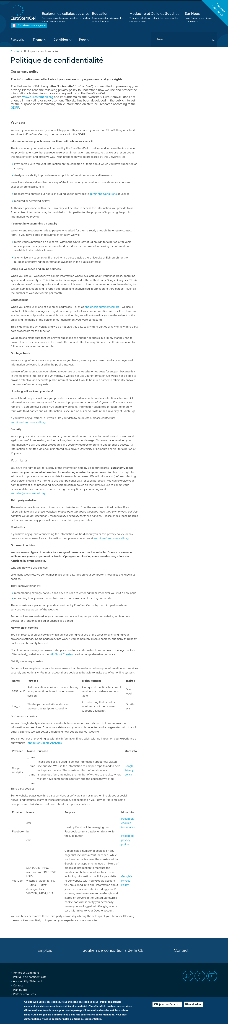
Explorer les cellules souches (66, 13)
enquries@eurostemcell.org (28, 493)
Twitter (188, 976)
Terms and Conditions (103, 194)
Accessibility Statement (27, 981)
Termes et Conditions (26, 973)
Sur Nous (192, 13)
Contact (181, 950)
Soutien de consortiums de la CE (113, 950)
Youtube (211, 976)
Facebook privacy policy (127, 840)
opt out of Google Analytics (45, 743)
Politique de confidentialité (29, 977)
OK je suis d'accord (167, 1004)
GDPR (15, 107)
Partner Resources (24, 994)
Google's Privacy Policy (126, 881)
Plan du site (20, 990)
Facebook (200, 976)
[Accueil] (24, 13)
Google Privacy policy (129, 770)
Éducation (100, 13)
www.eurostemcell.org (37, 97)
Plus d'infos (193, 1004)
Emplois (44, 950)
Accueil (15, 51)
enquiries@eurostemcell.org (102, 307)
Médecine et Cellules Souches (154, 13)
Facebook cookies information (128, 823)
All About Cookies (61, 654)
